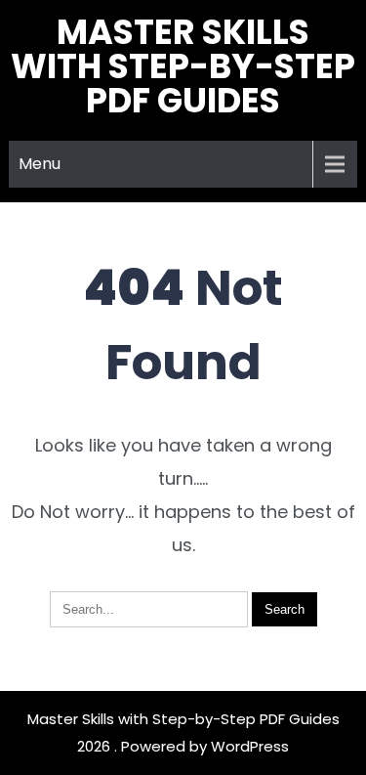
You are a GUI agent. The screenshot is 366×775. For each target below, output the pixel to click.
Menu (40, 163)
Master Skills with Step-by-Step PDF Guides (183, 66)
